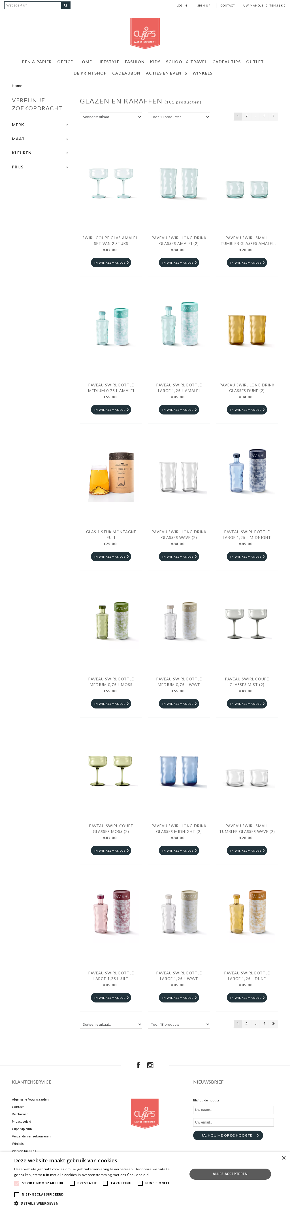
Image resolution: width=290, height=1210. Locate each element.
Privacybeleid (21, 1122)
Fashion (135, 61)
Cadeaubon (126, 73)
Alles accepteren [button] (230, 1173)
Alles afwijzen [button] (230, 1187)
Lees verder (160, 1174)
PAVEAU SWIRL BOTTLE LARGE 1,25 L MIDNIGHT (247, 535)
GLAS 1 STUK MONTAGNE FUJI (111, 535)
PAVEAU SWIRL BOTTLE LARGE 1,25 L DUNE (247, 976)
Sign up (203, 5)
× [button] (284, 1158)
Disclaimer (20, 1114)
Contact (228, 5)
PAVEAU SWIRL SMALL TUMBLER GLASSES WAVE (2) (247, 829)
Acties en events (166, 73)
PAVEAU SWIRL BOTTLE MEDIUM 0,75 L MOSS (111, 682)
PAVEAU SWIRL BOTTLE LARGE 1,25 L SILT (111, 976)
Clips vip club (22, 1129)
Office (65, 61)
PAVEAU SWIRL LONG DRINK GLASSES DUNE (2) (247, 388)
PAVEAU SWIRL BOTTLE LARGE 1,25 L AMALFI (179, 388)
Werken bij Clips (24, 1151)
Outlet (255, 61)
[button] (98, 1203)
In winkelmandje (109, 262)
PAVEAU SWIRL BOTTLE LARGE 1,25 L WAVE (179, 976)
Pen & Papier (37, 61)
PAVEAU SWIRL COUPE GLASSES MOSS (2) (111, 829)
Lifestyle (108, 61)
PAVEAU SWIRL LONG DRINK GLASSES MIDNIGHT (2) (179, 829)
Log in (181, 5)
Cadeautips (226, 61)
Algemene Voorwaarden (30, 1100)
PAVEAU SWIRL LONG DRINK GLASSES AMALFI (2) (179, 241)
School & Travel (186, 61)
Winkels (202, 73)
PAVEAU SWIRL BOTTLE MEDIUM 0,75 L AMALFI (111, 388)
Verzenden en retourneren (31, 1136)
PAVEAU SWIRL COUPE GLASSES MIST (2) (247, 682)
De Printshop (90, 73)
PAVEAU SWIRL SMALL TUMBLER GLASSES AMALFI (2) (247, 242)
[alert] (145, 1181)
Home (85, 61)
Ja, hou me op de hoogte (227, 1135)
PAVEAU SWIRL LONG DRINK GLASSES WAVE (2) (179, 535)
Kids (155, 61)
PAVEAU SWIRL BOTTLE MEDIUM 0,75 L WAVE (179, 682)
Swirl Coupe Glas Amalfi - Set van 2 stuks (111, 241)
